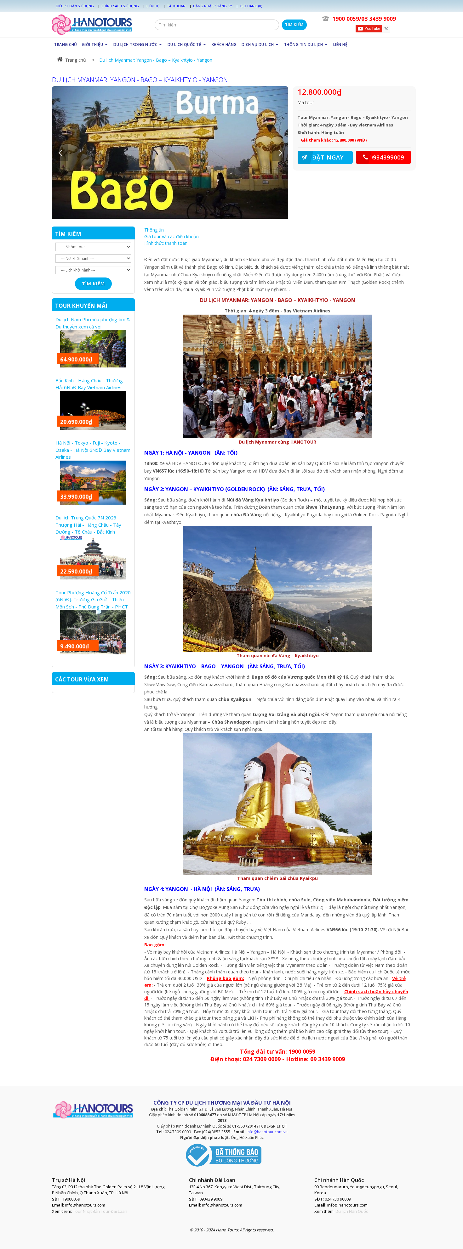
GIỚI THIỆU (93, 44)
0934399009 (386, 157)
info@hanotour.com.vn (267, 1131)
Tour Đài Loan (114, 1211)
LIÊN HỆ (340, 44)
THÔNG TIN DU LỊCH (304, 44)
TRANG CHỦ (65, 44)
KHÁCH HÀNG (224, 44)
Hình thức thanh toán (165, 243)
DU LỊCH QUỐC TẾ (185, 44)
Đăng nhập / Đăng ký (212, 5)
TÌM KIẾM (68, 234)
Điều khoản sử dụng (75, 5)
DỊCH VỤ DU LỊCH (258, 44)
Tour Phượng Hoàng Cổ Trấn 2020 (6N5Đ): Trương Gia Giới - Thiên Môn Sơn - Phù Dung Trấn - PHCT (93, 599)
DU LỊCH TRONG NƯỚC (135, 44)
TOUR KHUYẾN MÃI (81, 305)
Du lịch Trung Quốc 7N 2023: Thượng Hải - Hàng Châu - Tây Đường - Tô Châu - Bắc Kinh (88, 524)
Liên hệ (152, 5)
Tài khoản (176, 5)
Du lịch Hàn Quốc (351, 1211)
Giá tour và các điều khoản (171, 236)
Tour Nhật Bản (86, 1211)
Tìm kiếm (294, 24)
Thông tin (154, 230)
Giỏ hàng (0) (251, 5)
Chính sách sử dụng (120, 5)
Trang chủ (75, 60)
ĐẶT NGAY (328, 157)
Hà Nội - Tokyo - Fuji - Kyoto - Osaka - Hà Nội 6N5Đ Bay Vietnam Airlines (92, 450)
